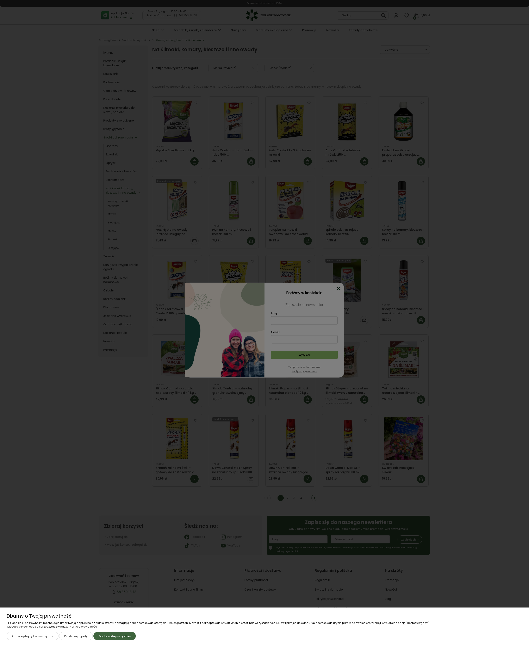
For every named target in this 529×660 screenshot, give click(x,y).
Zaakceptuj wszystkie (115, 636)
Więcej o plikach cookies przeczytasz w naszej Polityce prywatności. (52, 627)
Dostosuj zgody (76, 636)
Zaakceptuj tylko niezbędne (32, 636)
